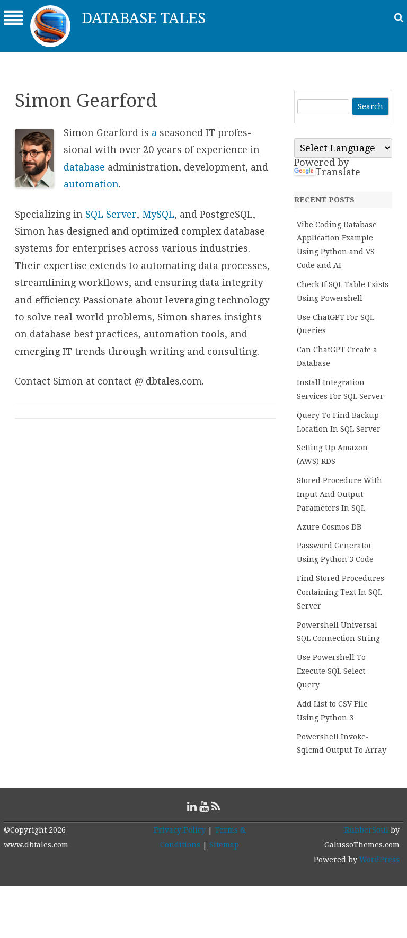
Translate (337, 171)
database (84, 167)
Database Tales (144, 18)
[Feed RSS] (215, 806)
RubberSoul (366, 830)
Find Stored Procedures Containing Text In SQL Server (340, 592)
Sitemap (224, 845)
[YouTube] (204, 806)
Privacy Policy (180, 830)
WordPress (378, 859)
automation (91, 184)
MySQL (158, 214)
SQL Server (111, 214)
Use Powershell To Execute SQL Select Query (331, 671)
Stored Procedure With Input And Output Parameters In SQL (339, 494)
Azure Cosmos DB (329, 527)
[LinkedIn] (192, 806)
